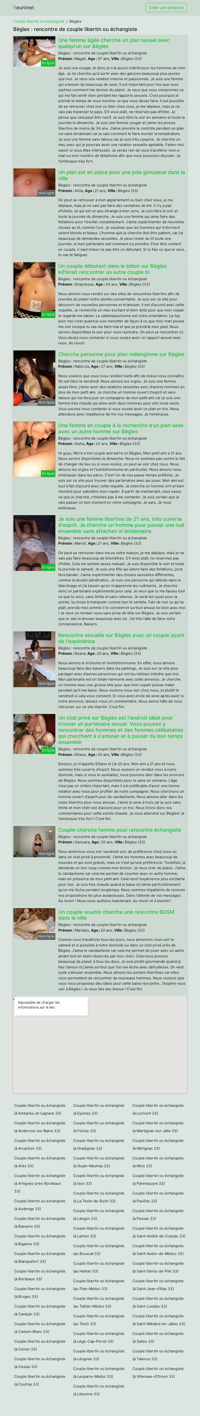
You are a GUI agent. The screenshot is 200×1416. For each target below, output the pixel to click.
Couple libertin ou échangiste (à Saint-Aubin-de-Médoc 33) (158, 1249)
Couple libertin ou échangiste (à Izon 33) (98, 1179)
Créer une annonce (166, 7)
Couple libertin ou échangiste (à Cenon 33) (39, 1345)
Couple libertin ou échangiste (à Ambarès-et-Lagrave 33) (39, 1109)
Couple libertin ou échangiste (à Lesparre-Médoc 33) (98, 1372)
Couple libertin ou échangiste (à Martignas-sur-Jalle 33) (158, 1127)
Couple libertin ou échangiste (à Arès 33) (39, 1162)
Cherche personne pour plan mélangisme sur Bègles (121, 354)
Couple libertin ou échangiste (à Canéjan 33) (39, 1310)
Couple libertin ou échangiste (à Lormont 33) (158, 1109)
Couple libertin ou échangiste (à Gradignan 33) (98, 1144)
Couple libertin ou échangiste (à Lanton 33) (98, 1232)
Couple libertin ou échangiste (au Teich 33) (98, 1320)
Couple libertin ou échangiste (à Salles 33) (158, 1337)
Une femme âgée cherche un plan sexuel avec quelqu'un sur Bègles (114, 43)
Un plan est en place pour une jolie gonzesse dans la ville (121, 175)
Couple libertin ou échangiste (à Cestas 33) (39, 1363)
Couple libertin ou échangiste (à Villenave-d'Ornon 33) (158, 1372)
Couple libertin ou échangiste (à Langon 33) (98, 1214)
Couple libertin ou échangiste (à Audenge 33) (39, 1205)
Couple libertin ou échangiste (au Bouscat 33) (98, 1249)
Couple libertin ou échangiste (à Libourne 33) (98, 1390)
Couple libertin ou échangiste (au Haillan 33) (98, 1267)
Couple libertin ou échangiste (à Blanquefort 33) (39, 1257)
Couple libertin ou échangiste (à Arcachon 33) (39, 1144)
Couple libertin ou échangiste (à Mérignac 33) (158, 1144)
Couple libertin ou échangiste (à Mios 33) (158, 1162)
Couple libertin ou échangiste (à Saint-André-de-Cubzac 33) (158, 1232)
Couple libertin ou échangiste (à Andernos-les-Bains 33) (39, 1127)
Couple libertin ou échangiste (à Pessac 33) (158, 1214)
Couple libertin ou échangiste (38, 21)
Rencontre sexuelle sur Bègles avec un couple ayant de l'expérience (121, 638)
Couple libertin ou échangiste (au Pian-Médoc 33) (98, 1285)
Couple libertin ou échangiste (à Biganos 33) (39, 1240)
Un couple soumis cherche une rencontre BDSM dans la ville (116, 915)
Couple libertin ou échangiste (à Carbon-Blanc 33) (39, 1327)
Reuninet (23, 7)
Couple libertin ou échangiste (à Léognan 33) (98, 1355)
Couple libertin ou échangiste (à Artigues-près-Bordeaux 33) (39, 1183)
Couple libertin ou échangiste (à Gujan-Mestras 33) (98, 1162)
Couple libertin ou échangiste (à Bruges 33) (39, 1292)
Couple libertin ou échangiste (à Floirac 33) (98, 1127)
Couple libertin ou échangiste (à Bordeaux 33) (39, 1275)
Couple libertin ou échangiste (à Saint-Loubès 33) (158, 1302)
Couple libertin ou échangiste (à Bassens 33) (39, 1222)
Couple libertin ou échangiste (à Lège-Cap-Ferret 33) (98, 1337)
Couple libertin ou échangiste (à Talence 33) (158, 1355)
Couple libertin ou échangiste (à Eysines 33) (98, 1109)
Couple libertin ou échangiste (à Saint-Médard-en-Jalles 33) (158, 1320)
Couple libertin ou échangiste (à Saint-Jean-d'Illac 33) (158, 1285)
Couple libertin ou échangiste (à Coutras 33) (39, 1380)
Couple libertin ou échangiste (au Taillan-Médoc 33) (98, 1302)
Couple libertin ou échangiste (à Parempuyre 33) (158, 1179)
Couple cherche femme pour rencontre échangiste (119, 830)
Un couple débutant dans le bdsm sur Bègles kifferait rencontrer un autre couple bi (112, 269)
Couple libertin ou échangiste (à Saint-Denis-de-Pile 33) (158, 1267)
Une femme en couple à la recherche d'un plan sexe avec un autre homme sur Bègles (120, 428)
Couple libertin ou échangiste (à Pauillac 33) (158, 1197)
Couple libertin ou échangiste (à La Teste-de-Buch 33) (98, 1197)
